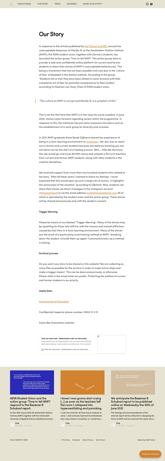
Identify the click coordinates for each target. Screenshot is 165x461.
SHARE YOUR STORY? (92, 4)
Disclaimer (76, 440)
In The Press (65, 440)
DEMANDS (71, 4)
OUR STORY (42, 4)
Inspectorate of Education (54, 301)
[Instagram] (147, 4)
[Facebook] (151, 4)
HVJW (148, 440)
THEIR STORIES (24, 4)
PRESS (57, 4)
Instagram (92, 142)
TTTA (17, 424)
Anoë (153, 440)
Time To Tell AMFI (16, 440)
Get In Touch (100, 440)
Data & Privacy (88, 440)
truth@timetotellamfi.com (102, 193)
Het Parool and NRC (96, 46)
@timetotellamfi (48, 193)
